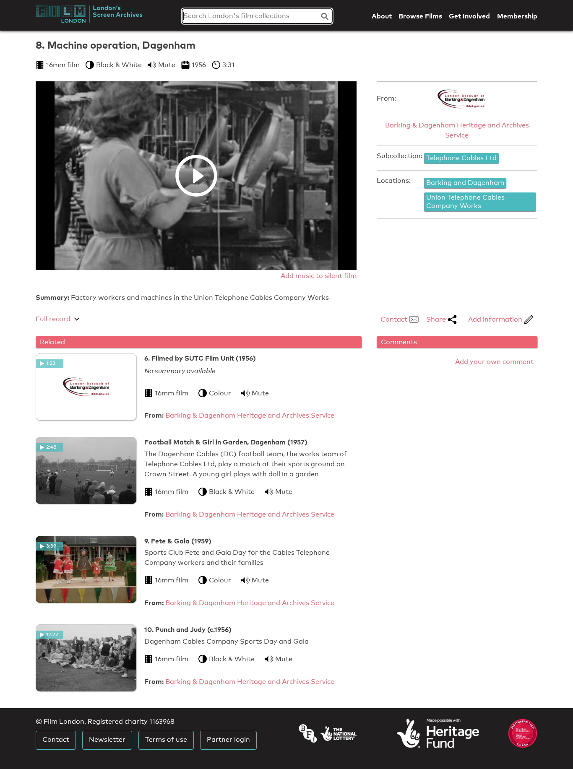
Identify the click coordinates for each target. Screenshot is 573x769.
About (382, 16)
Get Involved (469, 16)
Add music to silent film (319, 276)
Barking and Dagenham (465, 183)
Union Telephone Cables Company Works (465, 201)
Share (437, 319)
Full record (53, 319)
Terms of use (166, 739)
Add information (496, 319)
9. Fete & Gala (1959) (177, 541)
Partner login (228, 739)
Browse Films (420, 16)
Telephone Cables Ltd (461, 158)
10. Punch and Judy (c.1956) (188, 629)
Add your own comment (494, 362)
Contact (394, 319)
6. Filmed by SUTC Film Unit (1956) (200, 358)
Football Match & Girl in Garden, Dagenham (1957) (225, 442)
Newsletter (107, 739)
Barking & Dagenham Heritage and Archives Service (457, 130)
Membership (517, 16)
